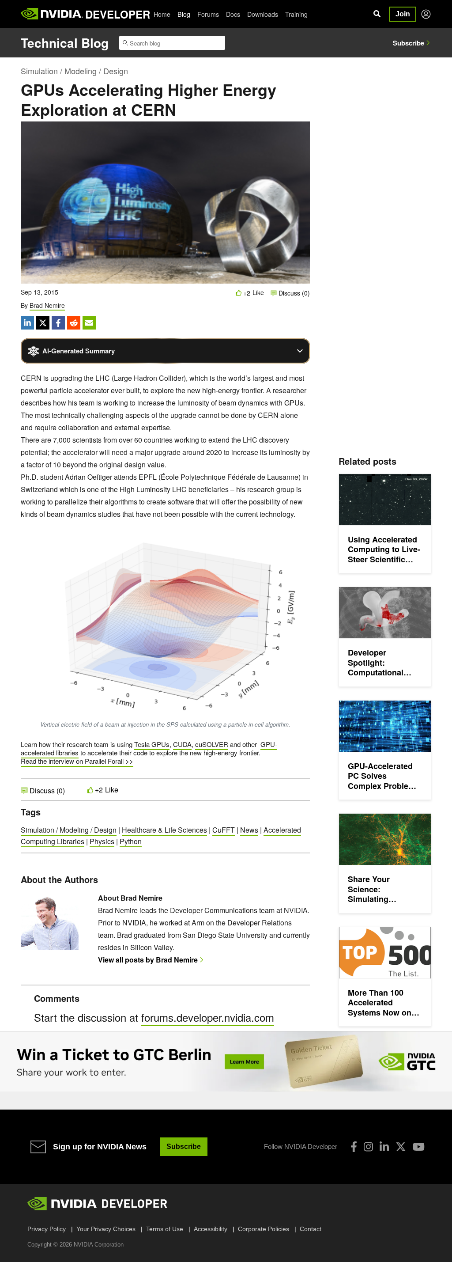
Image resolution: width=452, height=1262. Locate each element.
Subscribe (408, 43)
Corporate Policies (263, 1228)
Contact (310, 1228)
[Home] (52, 14)
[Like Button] (239, 292)
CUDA (182, 744)
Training (296, 14)
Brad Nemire (47, 305)
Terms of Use (164, 1228)
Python (131, 841)
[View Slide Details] (226, 1061)
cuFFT (223, 830)
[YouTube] (419, 1146)
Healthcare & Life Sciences (164, 830)
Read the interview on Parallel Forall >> (77, 761)
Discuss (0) (293, 292)
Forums (208, 14)
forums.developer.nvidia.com (207, 1017)
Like (258, 292)
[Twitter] (401, 1146)
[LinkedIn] (384, 1146)
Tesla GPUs (152, 744)
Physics (102, 841)
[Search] (376, 14)
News (249, 830)
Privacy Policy (46, 1228)
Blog (183, 14)
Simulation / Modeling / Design (74, 70)
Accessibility (210, 1228)
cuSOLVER (211, 744)
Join (403, 14)
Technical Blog (65, 43)
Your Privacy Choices (106, 1228)
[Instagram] (368, 1146)
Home (162, 14)
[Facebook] (353, 1146)
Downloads (262, 14)
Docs (233, 14)
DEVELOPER (117, 14)
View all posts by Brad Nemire (148, 960)
